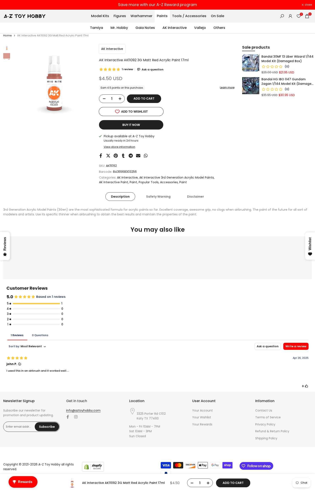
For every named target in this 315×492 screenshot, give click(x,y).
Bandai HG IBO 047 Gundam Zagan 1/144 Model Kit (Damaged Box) (287, 81)
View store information (119, 147)
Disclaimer (195, 196)
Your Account (202, 410)
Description (120, 196)
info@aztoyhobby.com (83, 410)
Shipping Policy (266, 438)
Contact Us (263, 410)
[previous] (20, 84)
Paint (133, 182)
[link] (250, 63)
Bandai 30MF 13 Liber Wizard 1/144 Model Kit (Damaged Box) (287, 58)
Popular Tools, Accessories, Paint (163, 182)
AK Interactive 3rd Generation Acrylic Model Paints (176, 177)
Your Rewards (202, 424)
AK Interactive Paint (113, 182)
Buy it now (131, 125)
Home (7, 35)
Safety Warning (158, 196)
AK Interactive (112, 49)
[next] (84, 84)
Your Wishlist (201, 417)
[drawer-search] (282, 16)
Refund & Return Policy (272, 431)
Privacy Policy (265, 424)
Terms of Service (268, 417)
